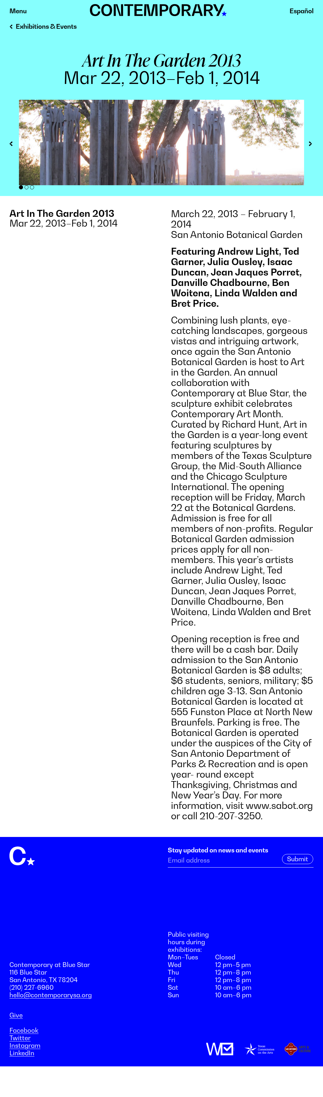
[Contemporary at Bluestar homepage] (158, 12)
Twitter (20, 1038)
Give (16, 1015)
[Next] (309, 145)
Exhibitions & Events (46, 26)
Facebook (23, 1030)
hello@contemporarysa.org (50, 995)
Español (302, 11)
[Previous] (14, 145)
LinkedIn (21, 1053)
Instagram (24, 1045)
